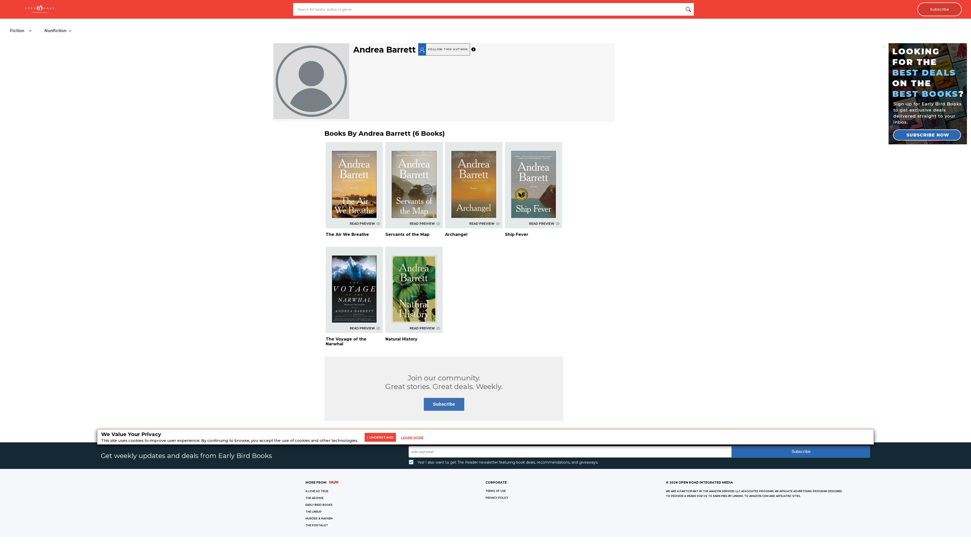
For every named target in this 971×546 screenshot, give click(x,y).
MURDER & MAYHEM (319, 518)
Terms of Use (496, 491)
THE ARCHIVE (314, 498)
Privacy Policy (497, 497)
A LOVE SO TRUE (316, 491)
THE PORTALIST (316, 525)
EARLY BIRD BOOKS (319, 505)
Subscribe (939, 9)
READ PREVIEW (362, 223)
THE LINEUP (313, 511)
